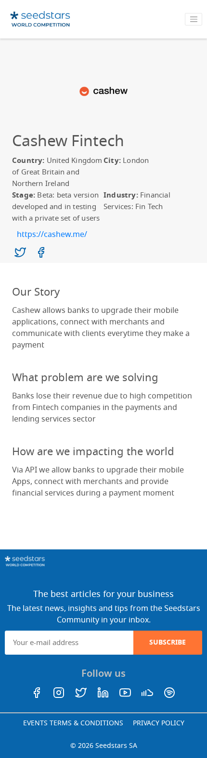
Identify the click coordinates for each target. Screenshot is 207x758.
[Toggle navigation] (193, 19)
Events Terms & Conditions (73, 723)
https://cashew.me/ (52, 234)
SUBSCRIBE (167, 642)
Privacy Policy (158, 723)
